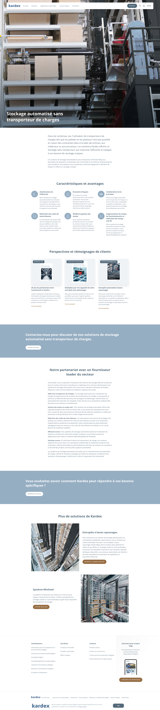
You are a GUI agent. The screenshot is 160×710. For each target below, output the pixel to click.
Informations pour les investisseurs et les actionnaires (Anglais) (43, 649)
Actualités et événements (39, 672)
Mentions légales (115, 697)
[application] (80, 705)
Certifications (74, 697)
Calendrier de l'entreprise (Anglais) (42, 665)
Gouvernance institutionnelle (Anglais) (43, 653)
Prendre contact (94, 647)
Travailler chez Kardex (67, 651)
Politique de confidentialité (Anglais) (99, 697)
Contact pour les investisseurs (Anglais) (101, 655)
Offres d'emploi (65, 655)
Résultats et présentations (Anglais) (42, 669)
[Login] (144, 6)
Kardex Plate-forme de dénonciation (100, 659)
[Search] (140, 6)
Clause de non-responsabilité (60, 697)
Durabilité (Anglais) (37, 657)
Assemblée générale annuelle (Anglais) (43, 661)
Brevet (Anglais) (83, 697)
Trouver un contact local (97, 651)
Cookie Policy (125, 697)
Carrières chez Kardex (67, 647)
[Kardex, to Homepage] (14, 5)
